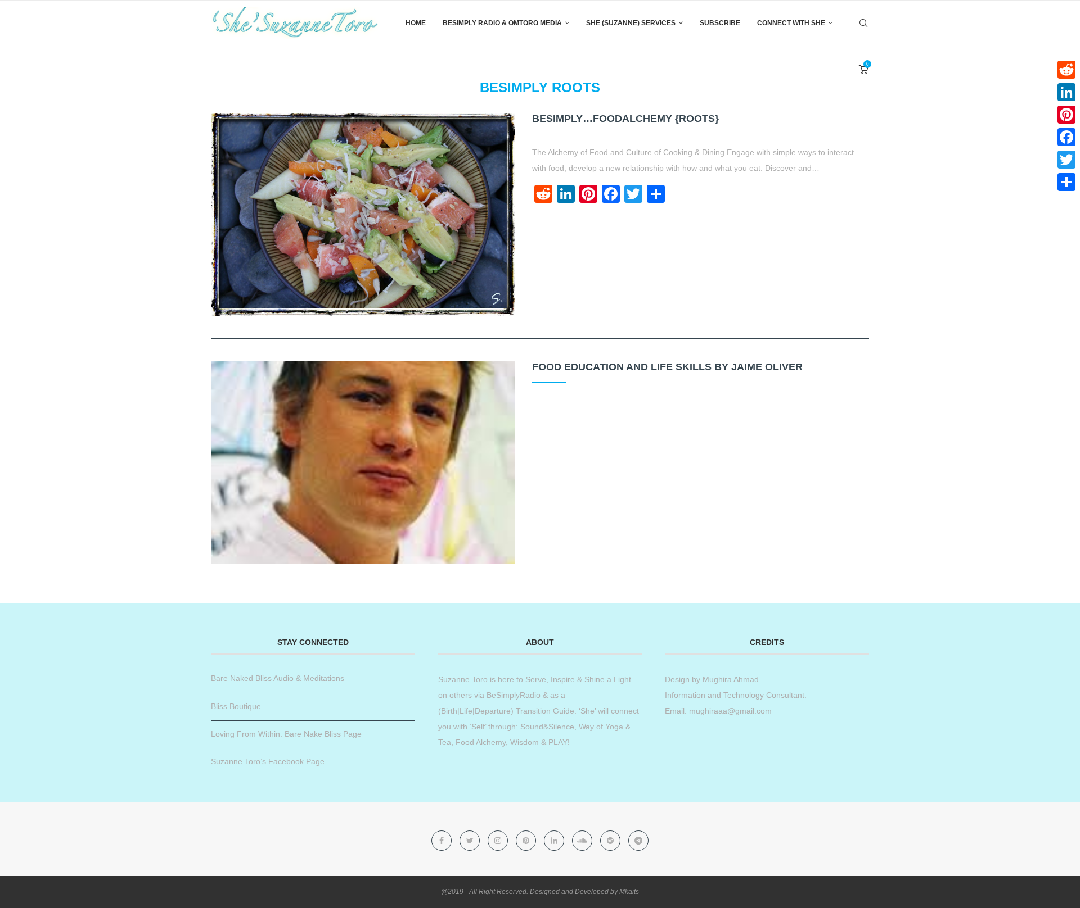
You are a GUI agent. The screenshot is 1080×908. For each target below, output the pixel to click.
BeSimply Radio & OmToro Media (502, 23)
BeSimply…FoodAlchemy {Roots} (625, 118)
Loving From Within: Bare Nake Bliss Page (286, 733)
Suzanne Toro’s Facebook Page (268, 761)
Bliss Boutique (236, 706)
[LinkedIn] (1066, 92)
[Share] (1066, 182)
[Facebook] (443, 840)
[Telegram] (638, 840)
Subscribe (720, 23)
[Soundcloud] (583, 840)
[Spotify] (611, 840)
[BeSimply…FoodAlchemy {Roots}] (363, 214)
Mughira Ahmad (729, 679)
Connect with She (791, 23)
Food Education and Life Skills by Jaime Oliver (667, 367)
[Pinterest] (527, 840)
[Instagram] (499, 840)
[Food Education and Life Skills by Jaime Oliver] (363, 462)
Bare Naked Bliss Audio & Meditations (277, 678)
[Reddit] (1066, 69)
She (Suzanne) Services (631, 23)
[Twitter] (471, 840)
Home (416, 23)
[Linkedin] (555, 840)
